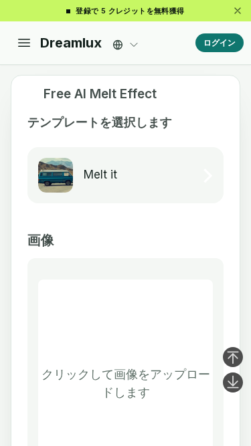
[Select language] (125, 41)
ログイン (219, 42)
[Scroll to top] (233, 357)
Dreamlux (71, 43)
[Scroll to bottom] (233, 382)
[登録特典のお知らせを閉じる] (237, 10)
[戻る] (30, 94)
